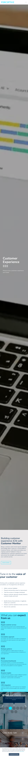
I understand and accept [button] (14, 754)
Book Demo (6, 562)
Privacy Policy (21, 751)
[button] (26, 2)
